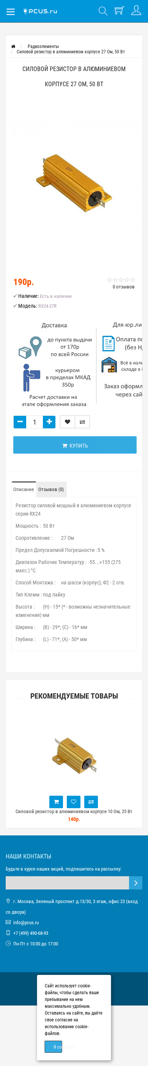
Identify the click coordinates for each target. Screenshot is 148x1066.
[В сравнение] (82, 421)
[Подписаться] (135, 882)
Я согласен (58, 1047)
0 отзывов (124, 287)
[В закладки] (67, 421)
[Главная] (13, 46)
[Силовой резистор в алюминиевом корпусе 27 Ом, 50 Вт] (74, 183)
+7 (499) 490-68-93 (30, 933)
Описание (23, 489)
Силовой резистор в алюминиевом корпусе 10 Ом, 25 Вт (67, 811)
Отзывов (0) (51, 489)
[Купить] (50, 802)
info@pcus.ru (26, 922)
